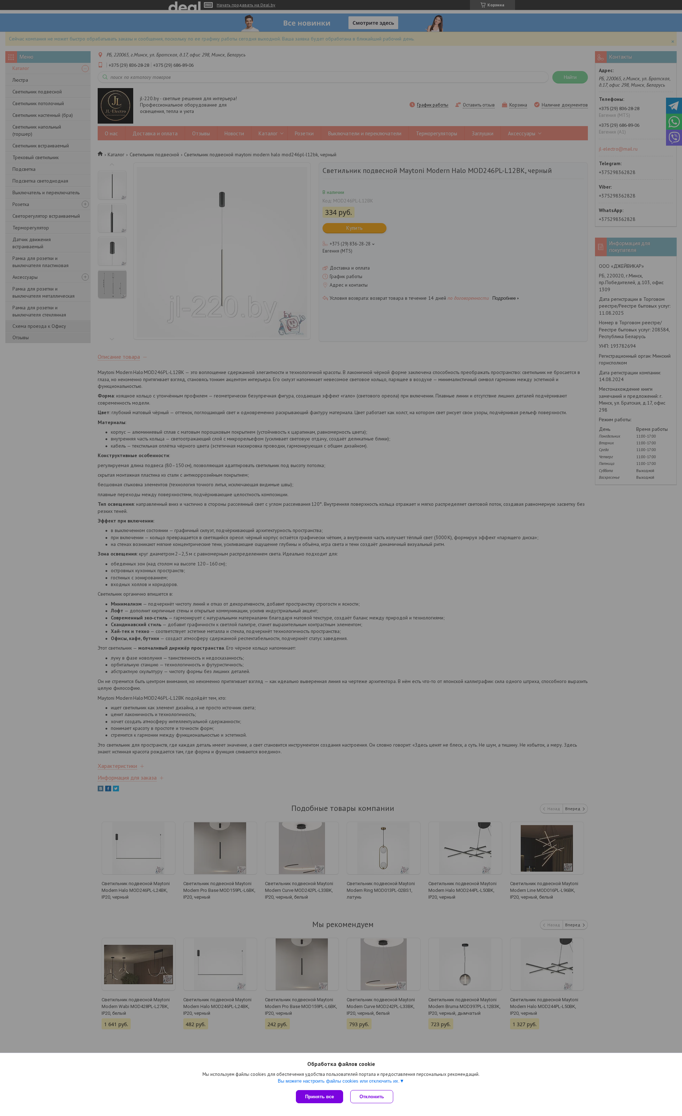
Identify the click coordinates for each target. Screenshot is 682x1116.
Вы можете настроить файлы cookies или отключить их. (339, 1081)
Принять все (319, 1096)
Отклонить (371, 1096)
